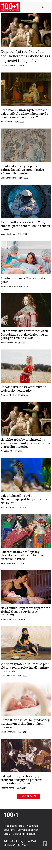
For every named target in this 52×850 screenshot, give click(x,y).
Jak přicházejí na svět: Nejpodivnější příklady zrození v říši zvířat (24, 499)
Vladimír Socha (7, 507)
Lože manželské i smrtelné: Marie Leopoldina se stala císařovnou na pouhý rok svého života (25, 334)
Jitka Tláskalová (8, 563)
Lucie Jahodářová (8, 178)
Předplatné (10, 825)
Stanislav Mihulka (8, 395)
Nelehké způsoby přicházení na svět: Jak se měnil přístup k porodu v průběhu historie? (25, 443)
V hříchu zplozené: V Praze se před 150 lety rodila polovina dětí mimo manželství (25, 667)
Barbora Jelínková (8, 286)
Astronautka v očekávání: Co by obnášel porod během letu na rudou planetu (25, 226)
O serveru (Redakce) (25, 833)
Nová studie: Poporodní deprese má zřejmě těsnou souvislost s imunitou (25, 611)
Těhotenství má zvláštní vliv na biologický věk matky (23, 388)
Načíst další (28, 796)
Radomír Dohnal (8, 788)
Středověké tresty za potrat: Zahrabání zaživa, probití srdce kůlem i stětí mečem (22, 169)
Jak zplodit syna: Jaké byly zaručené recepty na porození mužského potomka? (21, 779)
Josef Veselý (6, 121)
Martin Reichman (8, 234)
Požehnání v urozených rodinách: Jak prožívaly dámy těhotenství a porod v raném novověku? (24, 113)
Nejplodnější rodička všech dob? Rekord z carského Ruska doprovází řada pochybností (26, 56)
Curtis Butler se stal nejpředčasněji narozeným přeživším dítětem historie (25, 723)
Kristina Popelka (8, 65)
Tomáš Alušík (7, 451)
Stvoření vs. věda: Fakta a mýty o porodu (24, 280)
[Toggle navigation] (48, 7)
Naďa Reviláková (8, 675)
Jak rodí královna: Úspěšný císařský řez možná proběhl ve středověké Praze (22, 555)
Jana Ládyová (7, 342)
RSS (21, 825)
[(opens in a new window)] (45, 835)
